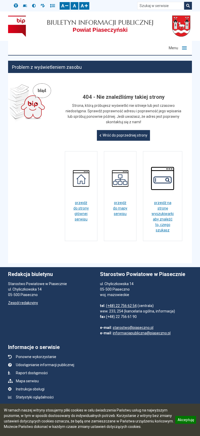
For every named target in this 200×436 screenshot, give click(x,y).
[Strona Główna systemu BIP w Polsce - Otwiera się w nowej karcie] (17, 26)
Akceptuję (185, 420)
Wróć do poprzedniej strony (125, 135)
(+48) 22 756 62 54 (121, 306)
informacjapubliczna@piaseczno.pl (142, 333)
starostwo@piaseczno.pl (133, 328)
